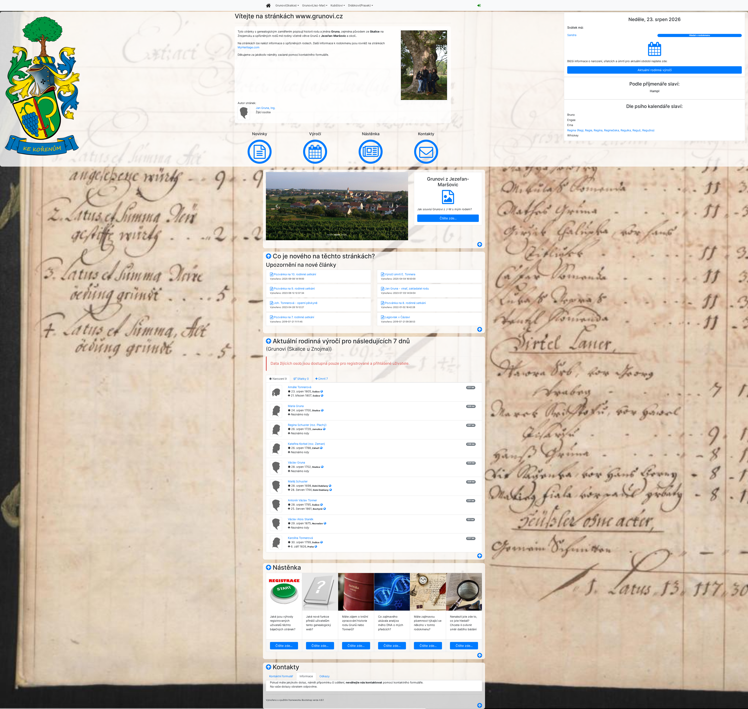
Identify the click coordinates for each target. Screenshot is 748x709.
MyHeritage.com (248, 47)
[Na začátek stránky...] (268, 256)
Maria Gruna (296, 406)
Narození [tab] (279, 378)
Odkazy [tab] (324, 676)
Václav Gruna (296, 462)
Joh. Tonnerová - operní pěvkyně (295, 303)
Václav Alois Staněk (300, 519)
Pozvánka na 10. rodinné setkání (295, 274)
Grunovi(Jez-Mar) (313, 5)
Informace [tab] (306, 676)
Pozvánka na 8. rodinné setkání (405, 303)
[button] (276, 206)
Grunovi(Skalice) (286, 5)
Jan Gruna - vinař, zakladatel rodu (407, 288)
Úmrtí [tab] (323, 378)
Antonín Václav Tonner (302, 500)
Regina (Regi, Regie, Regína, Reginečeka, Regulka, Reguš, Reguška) (610, 130)
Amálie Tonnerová (299, 387)
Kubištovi (337, 5)
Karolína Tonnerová (300, 537)
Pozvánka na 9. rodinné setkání (294, 288)
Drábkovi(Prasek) (359, 5)
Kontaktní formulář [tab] (281, 676)
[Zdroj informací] (321, 391)
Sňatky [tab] (302, 378)
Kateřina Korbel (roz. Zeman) (306, 443)
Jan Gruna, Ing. (265, 107)
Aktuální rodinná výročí (655, 70)
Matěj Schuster (298, 481)
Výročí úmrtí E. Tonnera (400, 274)
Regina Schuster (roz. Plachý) (307, 424)
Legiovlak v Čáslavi (397, 317)
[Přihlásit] (479, 5)
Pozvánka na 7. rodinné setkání (294, 317)
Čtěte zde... (448, 217)
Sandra (571, 35)
